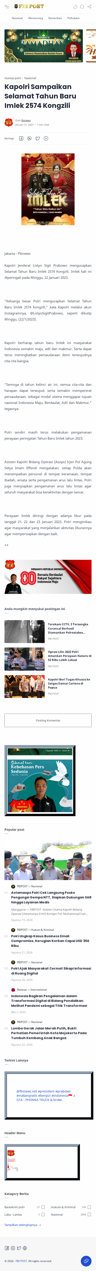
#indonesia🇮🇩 (62, 1095)
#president (46, 1091)
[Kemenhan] (55, 18)
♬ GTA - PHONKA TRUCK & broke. (46, 1097)
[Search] (82, 6)
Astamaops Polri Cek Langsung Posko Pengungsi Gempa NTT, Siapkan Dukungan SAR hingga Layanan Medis (51, 897)
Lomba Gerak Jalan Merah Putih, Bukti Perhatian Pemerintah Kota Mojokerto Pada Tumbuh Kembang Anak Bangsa (49, 1033)
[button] (75, 6)
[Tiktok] (25, 1248)
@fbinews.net (27, 1091)
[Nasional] (17, 18)
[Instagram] (12, 1248)
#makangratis (27, 1095)
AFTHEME (78, 1261)
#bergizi (44, 1095)
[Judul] (48, 592)
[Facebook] (6, 1248)
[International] (39, 990)
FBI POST (21, 1261)
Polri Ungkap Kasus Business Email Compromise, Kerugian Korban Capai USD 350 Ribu (50, 941)
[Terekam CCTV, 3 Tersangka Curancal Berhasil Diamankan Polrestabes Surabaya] (24, 631)
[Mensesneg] (35, 18)
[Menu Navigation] (6, 6)
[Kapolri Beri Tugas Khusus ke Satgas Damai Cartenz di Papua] (24, 686)
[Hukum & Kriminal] (42, 930)
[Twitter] (19, 1248)
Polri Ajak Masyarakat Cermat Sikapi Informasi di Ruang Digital (51, 971)
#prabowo (63, 1091)
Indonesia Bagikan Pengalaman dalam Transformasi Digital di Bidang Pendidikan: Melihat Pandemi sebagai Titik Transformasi (49, 1001)
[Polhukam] (73, 18)
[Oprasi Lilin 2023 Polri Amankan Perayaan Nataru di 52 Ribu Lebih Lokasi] (24, 659)
